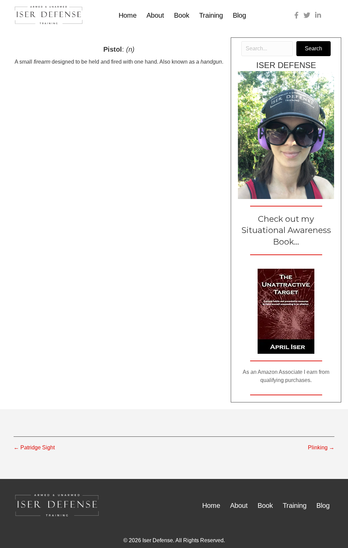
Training (211, 15)
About (155, 15)
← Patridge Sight (34, 447)
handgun (211, 62)
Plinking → (321, 447)
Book (181, 15)
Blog (239, 15)
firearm (42, 62)
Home (128, 15)
